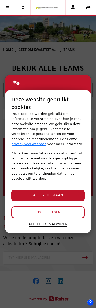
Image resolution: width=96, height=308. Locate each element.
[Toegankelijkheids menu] (90, 302)
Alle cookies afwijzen (48, 224)
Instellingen (48, 212)
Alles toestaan (48, 195)
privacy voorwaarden (28, 144)
